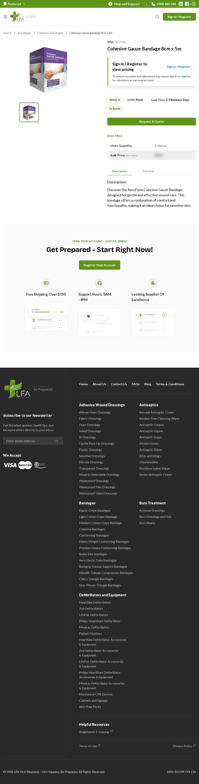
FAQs (136, 384)
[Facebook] (187, 4)
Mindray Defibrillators (94, 627)
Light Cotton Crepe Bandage (98, 516)
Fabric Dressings (90, 418)
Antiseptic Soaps (150, 437)
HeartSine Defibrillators (95, 602)
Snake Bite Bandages (93, 554)
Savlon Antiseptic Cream (155, 474)
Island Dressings (90, 431)
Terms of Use (88, 746)
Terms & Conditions (170, 384)
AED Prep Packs (90, 706)
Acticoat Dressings (152, 510)
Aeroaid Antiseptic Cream (156, 412)
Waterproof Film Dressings (97, 487)
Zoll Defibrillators (91, 608)
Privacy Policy (182, 746)
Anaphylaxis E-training (94, 732)
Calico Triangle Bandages (96, 579)
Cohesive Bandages (50, 33)
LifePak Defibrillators (93, 615)
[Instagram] (193, 4)
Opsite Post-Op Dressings (96, 443)
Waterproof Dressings (94, 481)
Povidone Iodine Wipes (154, 468)
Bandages (24, 33)
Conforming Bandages (94, 535)
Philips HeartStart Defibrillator (100, 621)
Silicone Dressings (91, 462)
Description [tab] (119, 171)
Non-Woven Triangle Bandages (100, 585)
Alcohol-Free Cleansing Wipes (159, 418)
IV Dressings (87, 437)
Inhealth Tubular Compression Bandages (106, 572)
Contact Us (119, 384)
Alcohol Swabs (149, 443)
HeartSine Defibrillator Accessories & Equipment (103, 642)
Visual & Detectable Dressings (99, 474)
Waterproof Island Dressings (98, 493)
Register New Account (100, 265)
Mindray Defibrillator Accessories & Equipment (102, 685)
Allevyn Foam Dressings (95, 412)
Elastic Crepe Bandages (95, 510)
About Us (99, 384)
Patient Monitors (90, 633)
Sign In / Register (179, 16)
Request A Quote (151, 121)
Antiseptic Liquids (151, 431)
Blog (147, 384)
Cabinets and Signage (93, 700)
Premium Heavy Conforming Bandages (105, 548)
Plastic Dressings (90, 449)
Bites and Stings (150, 456)
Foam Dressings (89, 424)
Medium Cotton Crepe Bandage (100, 523)
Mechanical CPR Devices (96, 694)
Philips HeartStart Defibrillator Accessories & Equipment (100, 674)
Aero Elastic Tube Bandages (98, 560)
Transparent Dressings (94, 468)
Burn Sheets (147, 523)
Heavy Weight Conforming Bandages (104, 541)
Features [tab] (148, 171)
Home (7, 33)
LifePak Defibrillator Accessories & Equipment (101, 664)
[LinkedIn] (181, 4)
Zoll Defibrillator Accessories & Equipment (99, 653)
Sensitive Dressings (92, 456)
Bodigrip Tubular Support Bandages (103, 566)
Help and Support (127, 4)
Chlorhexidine (148, 462)
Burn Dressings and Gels (155, 516)
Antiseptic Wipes (150, 449)
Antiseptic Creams (151, 424)
